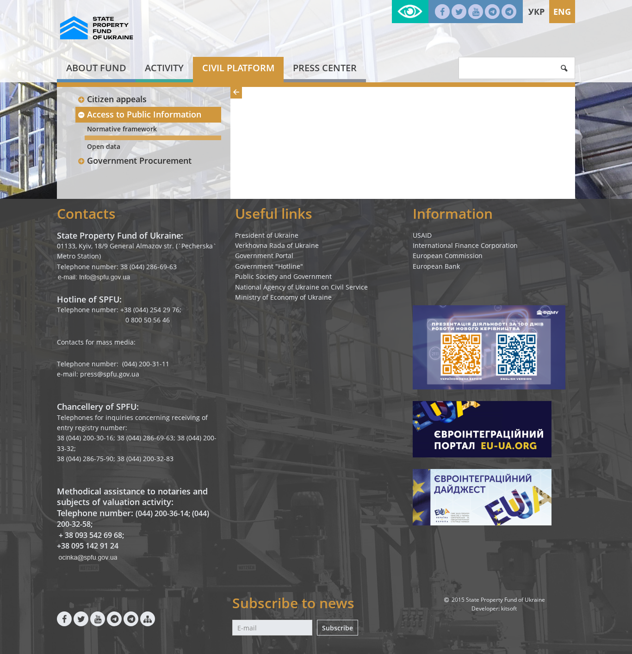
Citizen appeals (117, 99)
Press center (325, 68)
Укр (536, 11)
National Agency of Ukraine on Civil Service (301, 287)
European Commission (448, 255)
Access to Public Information (144, 114)
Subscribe (337, 627)
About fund (96, 68)
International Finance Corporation (465, 245)
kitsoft (509, 608)
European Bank (436, 266)
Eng (562, 11)
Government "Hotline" (269, 266)
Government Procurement (139, 160)
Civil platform (238, 68)
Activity (164, 68)
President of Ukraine (266, 235)
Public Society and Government (283, 276)
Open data (103, 146)
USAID (422, 235)
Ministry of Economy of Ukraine (283, 297)
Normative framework (122, 128)
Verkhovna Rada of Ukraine (277, 245)
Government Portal (264, 255)
